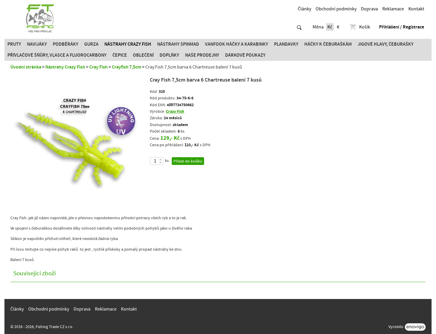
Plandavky (286, 44)
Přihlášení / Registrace (401, 27)
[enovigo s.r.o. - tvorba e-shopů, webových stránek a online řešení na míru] (415, 327)
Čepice (119, 55)
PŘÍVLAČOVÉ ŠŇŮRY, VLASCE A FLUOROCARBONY (56, 55)
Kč (329, 27)
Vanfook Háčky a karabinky (236, 44)
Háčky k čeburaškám (328, 44)
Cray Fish (98, 67)
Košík (364, 27)
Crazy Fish (175, 111)
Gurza (91, 44)
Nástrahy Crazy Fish (127, 44)
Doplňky (169, 55)
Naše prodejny (202, 55)
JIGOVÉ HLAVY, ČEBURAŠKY (385, 44)
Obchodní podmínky (336, 9)
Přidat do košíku (188, 161)
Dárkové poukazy (245, 55)
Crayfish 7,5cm (126, 67)
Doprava (369, 9)
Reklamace (393, 9)
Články (304, 9)
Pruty (14, 44)
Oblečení (143, 55)
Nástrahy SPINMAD (178, 44)
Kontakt (416, 9)
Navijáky (37, 44)
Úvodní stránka (25, 67)
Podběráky (65, 44)
